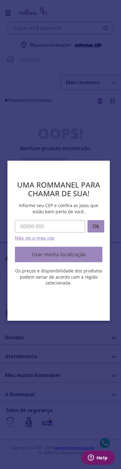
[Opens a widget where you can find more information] (98, 458)
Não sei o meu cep (35, 238)
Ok (95, 226)
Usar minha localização (59, 254)
